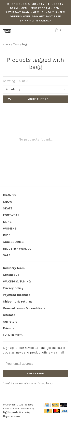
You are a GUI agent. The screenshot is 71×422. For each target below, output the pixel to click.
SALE (6, 255)
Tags (16, 44)
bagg (25, 44)
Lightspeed (10, 412)
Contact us (11, 275)
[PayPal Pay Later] (48, 412)
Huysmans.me (11, 416)
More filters (38, 99)
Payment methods (17, 295)
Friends (8, 328)
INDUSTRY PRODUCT (18, 248)
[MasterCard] (56, 412)
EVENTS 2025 (12, 335)
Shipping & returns (18, 301)
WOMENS (10, 228)
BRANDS (9, 195)
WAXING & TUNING (17, 281)
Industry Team (14, 268)
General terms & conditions (24, 308)
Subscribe (35, 373)
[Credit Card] (47, 406)
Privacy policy (13, 288)
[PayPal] (55, 406)
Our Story (10, 321)
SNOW (7, 202)
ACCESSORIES (13, 242)
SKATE (7, 208)
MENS (7, 222)
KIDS (6, 235)
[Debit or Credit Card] (63, 406)
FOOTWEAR (11, 215)
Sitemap (9, 315)
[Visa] (64, 412)
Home (6, 44)
